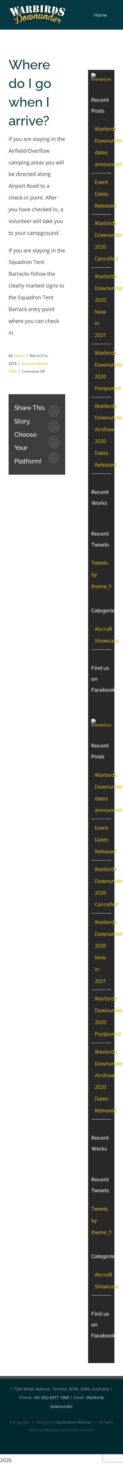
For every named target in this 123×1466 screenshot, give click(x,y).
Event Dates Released (105, 194)
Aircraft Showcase (101, 634)
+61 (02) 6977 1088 (51, 1397)
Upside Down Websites (73, 1422)
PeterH (19, 355)
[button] (112, 15)
